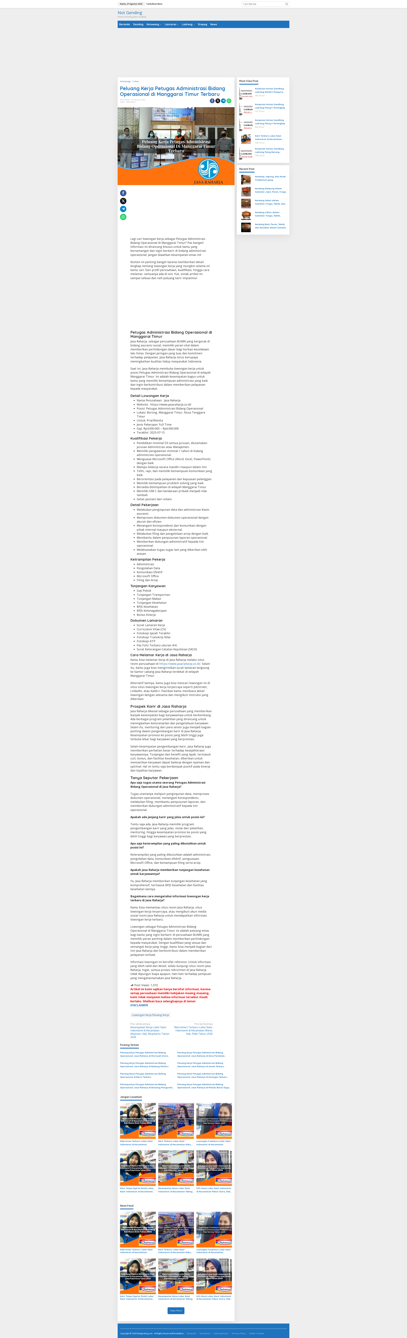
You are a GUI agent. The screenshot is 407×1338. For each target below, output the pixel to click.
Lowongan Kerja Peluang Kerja (150, 1015)
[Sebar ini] (212, 100)
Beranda (191, 1333)
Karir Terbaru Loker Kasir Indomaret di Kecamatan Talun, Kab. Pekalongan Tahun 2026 (271, 138)
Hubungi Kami (221, 1333)
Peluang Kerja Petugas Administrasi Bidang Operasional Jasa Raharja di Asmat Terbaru (200, 1065)
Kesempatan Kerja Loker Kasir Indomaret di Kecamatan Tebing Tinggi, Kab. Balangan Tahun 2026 (175, 1190)
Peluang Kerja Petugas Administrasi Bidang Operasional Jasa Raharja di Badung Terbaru (144, 1065)
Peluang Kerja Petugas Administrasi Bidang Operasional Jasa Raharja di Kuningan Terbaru (202, 1075)
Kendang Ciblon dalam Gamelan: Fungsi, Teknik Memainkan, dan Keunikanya (270, 214)
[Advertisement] (203, 52)
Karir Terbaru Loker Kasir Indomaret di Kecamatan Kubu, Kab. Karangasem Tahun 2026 (174, 1143)
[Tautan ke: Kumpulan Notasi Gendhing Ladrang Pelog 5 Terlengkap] (246, 109)
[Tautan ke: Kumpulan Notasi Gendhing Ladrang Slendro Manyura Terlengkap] (246, 93)
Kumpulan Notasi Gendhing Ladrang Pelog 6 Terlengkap (270, 122)
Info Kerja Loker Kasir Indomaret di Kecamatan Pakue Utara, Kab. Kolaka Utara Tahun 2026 (213, 1190)
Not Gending (130, 12)
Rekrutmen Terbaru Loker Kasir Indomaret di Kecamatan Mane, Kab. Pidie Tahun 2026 (193, 1029)
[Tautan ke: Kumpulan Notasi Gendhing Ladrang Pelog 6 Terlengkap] (246, 125)
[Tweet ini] (217, 100)
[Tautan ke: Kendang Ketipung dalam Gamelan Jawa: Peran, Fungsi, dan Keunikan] (246, 191)
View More (176, 1310)
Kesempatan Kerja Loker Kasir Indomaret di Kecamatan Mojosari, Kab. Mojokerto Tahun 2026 (149, 1030)
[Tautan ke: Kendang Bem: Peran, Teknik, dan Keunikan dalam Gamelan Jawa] (246, 227)
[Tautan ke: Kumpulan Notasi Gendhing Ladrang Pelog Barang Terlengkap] (246, 153)
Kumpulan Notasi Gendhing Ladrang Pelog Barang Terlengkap (269, 150)
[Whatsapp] (229, 100)
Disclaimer (205, 1333)
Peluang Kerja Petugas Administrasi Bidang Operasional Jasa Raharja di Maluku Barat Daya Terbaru (203, 1086)
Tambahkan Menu (154, 4)
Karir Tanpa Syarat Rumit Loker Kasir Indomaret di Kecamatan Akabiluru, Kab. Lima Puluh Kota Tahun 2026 (137, 1190)
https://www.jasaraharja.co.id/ (179, 664)
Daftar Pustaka (256, 1333)
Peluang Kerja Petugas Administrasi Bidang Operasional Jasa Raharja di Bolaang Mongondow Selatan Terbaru (147, 1086)
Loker (122, 102)
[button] (286, 4)
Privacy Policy (238, 1333)
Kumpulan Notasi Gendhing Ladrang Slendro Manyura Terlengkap (269, 90)
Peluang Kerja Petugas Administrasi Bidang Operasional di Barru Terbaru (143, 1075)
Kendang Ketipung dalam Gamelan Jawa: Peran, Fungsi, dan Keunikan (271, 190)
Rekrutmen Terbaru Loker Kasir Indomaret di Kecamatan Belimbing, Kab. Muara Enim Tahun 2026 (136, 1143)
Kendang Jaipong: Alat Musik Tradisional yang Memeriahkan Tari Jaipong (270, 178)
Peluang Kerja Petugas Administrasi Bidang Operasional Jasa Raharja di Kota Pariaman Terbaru (200, 1054)
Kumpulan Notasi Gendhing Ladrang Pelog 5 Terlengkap (270, 106)
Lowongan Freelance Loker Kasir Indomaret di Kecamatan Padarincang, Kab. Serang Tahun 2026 (213, 1143)
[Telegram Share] (223, 100)
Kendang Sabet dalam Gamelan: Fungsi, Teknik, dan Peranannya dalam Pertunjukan (270, 202)
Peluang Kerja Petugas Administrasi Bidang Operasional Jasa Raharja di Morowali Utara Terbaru (144, 1054)
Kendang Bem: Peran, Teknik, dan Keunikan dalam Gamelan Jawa (271, 226)
